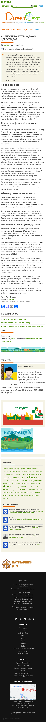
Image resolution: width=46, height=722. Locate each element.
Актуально (5, 6)
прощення (11, 495)
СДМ (18, 478)
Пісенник (23, 643)
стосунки (5, 498)
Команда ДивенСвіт (23, 665)
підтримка (17, 495)
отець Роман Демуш (26, 493)
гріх (9, 487)
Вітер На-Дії (23, 651)
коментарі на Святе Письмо (33, 487)
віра (5, 486)
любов (6, 489)
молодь (39, 489)
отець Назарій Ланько (11, 492)
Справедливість (6, 341)
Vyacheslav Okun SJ (8, 468)
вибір (28, 481)
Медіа (25, 30)
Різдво (14, 478)
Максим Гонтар (19, 45)
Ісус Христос (22, 468)
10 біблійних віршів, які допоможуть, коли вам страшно (26, 511)
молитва (23, 489)
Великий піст (38, 472)
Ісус (15, 468)
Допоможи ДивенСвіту (22, 673)
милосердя (12, 490)
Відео (23, 641)
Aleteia (11, 299)
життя (23, 486)
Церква (24, 481)
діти (19, 487)
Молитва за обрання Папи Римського (13, 320)
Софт (35, 6)
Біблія (27, 339)
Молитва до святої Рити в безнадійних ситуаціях (23, 536)
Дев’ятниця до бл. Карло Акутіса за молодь (15, 323)
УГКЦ (19, 480)
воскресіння (33, 484)
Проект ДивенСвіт (23, 663)
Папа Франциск (15, 474)
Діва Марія (6, 474)
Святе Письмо (37, 339)
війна (39, 483)
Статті (13, 30)
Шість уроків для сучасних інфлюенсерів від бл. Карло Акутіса (22, 326)
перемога (37, 492)
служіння (37, 495)
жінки (31, 339)
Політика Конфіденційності (23, 676)
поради (5, 495)
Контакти (22, 670)
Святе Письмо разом (9, 481)
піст (22, 495)
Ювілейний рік (23, 633)
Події (41, 6)
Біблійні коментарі (22, 472)
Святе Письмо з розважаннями (23, 648)
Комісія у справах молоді (23, 668)
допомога (14, 487)
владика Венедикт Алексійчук (19, 483)
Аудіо (23, 638)
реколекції (25, 495)
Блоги (19, 30)
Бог (14, 471)
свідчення (31, 495)
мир (17, 490)
